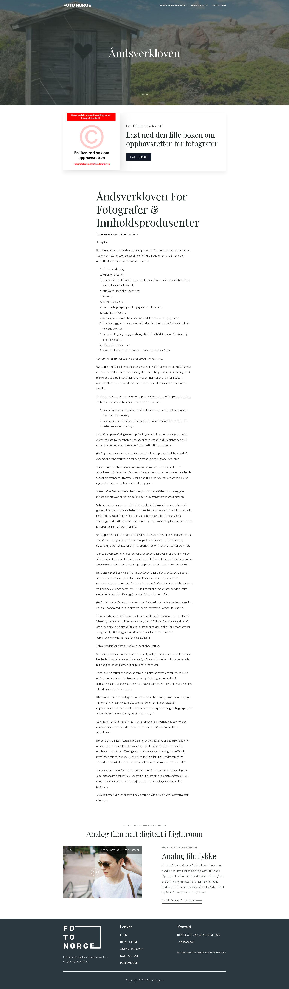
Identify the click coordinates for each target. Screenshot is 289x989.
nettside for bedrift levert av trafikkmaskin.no (201, 952)
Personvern (129, 962)
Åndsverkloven (199, 5)
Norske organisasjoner (172, 5)
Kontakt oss (219, 5)
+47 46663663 (185, 942)
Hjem (124, 935)
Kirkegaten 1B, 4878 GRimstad (198, 935)
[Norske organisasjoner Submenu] (186, 5)
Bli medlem (128, 942)
